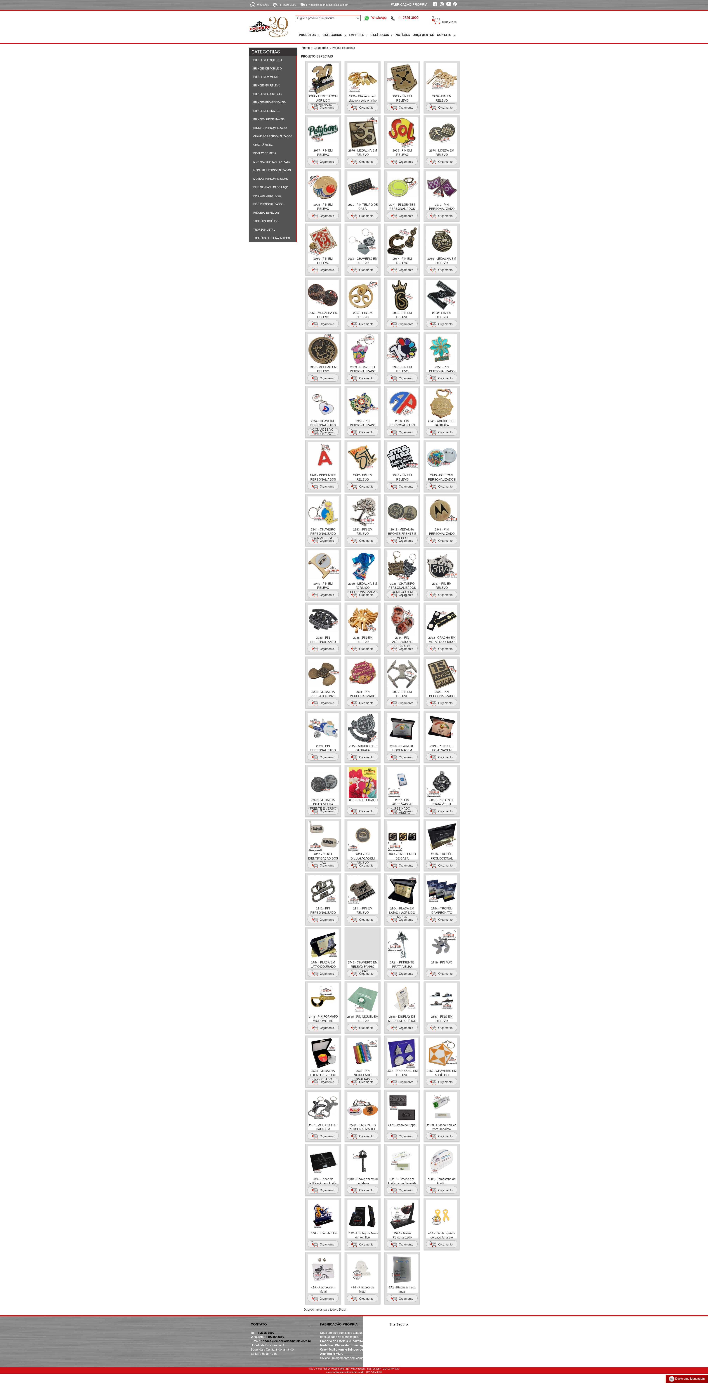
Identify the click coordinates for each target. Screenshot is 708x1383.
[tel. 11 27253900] (275, 4)
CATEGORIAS (332, 35)
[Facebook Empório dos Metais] (434, 6)
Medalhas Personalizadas (272, 170)
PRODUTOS (307, 35)
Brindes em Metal (265, 77)
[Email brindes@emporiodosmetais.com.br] (302, 4)
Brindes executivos (267, 94)
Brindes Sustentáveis (268, 119)
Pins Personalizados (268, 204)
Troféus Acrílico (266, 221)
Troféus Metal (264, 229)
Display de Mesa (264, 153)
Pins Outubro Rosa (267, 195)
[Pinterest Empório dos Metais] (455, 6)
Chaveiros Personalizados (272, 136)
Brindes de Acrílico (267, 68)
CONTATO (444, 35)
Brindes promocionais (269, 102)
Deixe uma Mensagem (689, 1378)
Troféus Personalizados (271, 238)
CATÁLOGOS (379, 35)
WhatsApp (263, 4)
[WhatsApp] (252, 4)
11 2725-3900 (288, 4)
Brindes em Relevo (266, 85)
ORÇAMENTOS (423, 35)
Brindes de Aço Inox (267, 60)
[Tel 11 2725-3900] (393, 18)
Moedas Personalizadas (270, 178)
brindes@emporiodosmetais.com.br (327, 4)
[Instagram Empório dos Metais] (441, 6)
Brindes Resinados (266, 111)
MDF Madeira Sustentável (271, 161)
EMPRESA (356, 35)
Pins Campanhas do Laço (270, 187)
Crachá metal (263, 145)
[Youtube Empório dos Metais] (448, 6)
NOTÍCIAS (403, 35)
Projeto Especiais (266, 212)
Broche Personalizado (270, 128)
